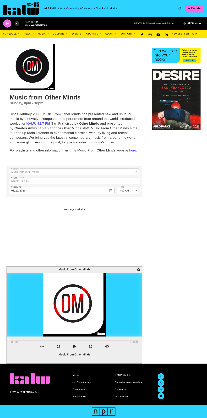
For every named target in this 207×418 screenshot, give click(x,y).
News (27, 33)
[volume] (17, 23)
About (109, 33)
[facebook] (142, 33)
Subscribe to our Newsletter (129, 382)
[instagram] (150, 33)
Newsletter (180, 33)
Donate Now (78, 389)
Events (76, 33)
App (194, 33)
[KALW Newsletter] (176, 55)
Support (127, 33)
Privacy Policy (79, 396)
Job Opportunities (81, 382)
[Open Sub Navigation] (19, 33)
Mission (76, 375)
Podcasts (91, 33)
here (132, 150)
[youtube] (158, 33)
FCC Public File (123, 375)
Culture (59, 33)
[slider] (22, 23)
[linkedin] (166, 33)
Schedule (10, 33)
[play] (7, 23)
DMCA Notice (122, 396)
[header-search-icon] (180, 8)
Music (42, 33)
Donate (196, 8)
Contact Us (120, 389)
